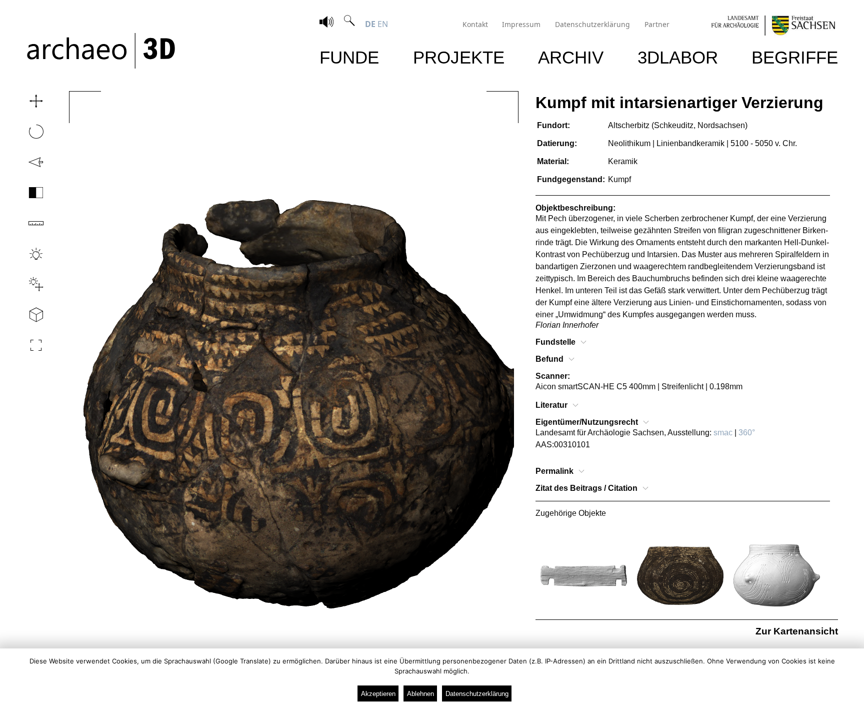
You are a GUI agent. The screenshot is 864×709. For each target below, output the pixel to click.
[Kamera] (26, 315)
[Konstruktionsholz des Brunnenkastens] (583, 575)
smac (723, 432)
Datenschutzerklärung (592, 24)
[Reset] (26, 162)
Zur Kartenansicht (797, 631)
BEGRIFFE (795, 57)
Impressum (521, 24)
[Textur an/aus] (26, 193)
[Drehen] (26, 132)
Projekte (458, 57)
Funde (349, 57)
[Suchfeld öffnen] (349, 24)
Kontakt (475, 24)
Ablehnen (420, 693)
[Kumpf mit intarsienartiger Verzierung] (680, 575)
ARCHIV (571, 57)
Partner (657, 24)
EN (383, 24)
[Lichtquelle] (26, 284)
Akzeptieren (378, 693)
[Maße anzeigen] (26, 223)
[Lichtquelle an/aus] (26, 254)
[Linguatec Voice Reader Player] (327, 23)
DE (370, 24)
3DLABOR (678, 57)
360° (746, 432)
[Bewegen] (26, 101)
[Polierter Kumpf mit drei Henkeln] (777, 575)
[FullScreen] (26, 345)
